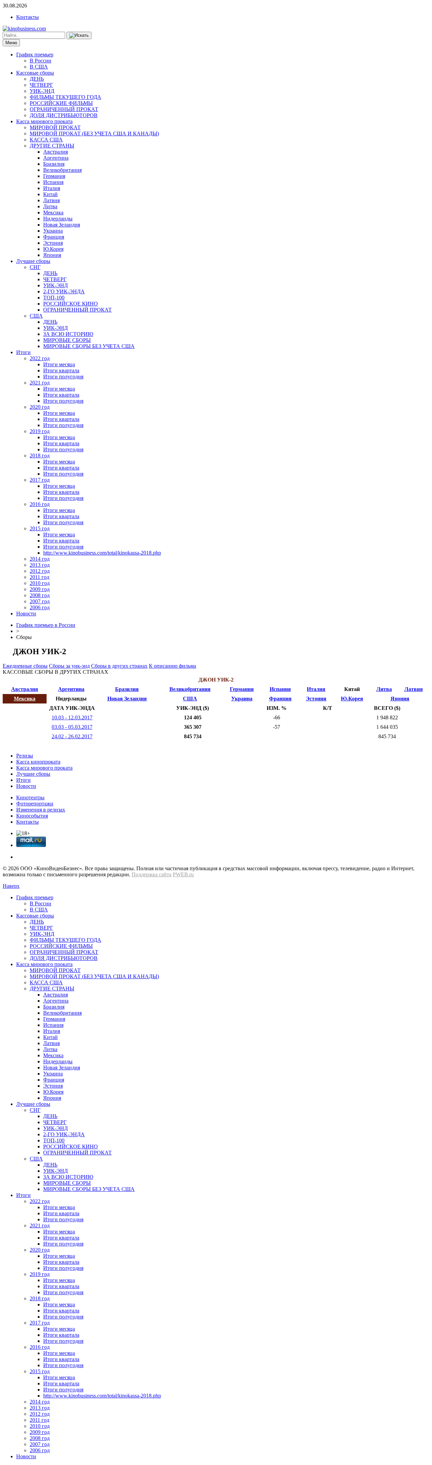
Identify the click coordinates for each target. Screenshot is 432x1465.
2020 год (40, 407)
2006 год (40, 607)
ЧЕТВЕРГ (41, 85)
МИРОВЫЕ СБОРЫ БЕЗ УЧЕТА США (89, 346)
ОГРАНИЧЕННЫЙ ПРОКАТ (64, 109)
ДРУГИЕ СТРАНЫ (52, 146)
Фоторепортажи (34, 803)
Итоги (23, 352)
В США (39, 67)
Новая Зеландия (61, 225)
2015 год (40, 528)
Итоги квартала (61, 370)
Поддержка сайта (151, 874)
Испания (53, 182)
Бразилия (53, 164)
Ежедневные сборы (25, 666)
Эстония (53, 243)
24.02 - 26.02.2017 (72, 736)
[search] (78, 35)
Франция (53, 237)
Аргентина (56, 158)
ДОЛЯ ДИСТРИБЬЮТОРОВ (64, 115)
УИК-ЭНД (42, 91)
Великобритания (62, 170)
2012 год (40, 571)
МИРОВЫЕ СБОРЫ (67, 340)
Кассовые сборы (35, 73)
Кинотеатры (30, 797)
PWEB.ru (183, 874)
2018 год (40, 455)
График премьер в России (45, 625)
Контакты (27, 17)
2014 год (40, 559)
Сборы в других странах (119, 666)
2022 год (40, 358)
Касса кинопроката (38, 762)
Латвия (51, 200)
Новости (26, 613)
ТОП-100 (53, 297)
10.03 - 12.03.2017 (72, 717)
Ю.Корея (53, 249)
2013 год (40, 565)
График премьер (34, 54)
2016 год (40, 504)
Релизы (24, 755)
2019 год (40, 431)
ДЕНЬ (37, 79)
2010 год (40, 583)
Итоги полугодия (63, 376)
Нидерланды (58, 218)
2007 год (40, 601)
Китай (50, 194)
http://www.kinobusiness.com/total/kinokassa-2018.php (102, 553)
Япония (52, 255)
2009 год (40, 589)
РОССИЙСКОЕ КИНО (70, 304)
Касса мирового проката (44, 121)
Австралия (55, 152)
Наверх (11, 886)
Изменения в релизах (40, 810)
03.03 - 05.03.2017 (72, 727)
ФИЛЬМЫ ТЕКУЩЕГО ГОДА (65, 97)
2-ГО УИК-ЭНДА (64, 291)
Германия (54, 176)
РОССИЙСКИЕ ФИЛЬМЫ (61, 103)
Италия (51, 188)
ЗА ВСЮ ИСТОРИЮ (68, 334)
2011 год (39, 577)
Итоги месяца (59, 364)
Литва (50, 206)
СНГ (35, 267)
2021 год (40, 382)
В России (40, 60)
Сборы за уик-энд (69, 666)
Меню (11, 42)
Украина (53, 231)
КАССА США (46, 139)
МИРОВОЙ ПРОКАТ (55, 127)
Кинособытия (32, 816)
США (36, 316)
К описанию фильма (172, 666)
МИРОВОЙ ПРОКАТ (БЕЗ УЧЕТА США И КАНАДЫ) (94, 133)
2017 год (40, 480)
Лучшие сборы (33, 261)
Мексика (53, 212)
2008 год (40, 595)
